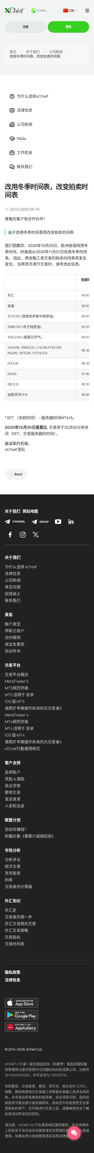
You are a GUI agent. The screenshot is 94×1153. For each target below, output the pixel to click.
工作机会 (24, 152)
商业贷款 (12, 785)
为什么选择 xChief (21, 566)
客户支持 (12, 762)
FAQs (21, 138)
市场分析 (12, 850)
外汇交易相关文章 (20, 923)
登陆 (68, 27)
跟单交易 (12, 792)
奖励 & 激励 (14, 778)
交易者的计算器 (18, 886)
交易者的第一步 (18, 917)
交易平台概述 (16, 674)
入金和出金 (14, 805)
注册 (25, 27)
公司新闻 (56, 52)
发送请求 (12, 799)
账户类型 (12, 624)
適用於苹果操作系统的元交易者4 (33, 741)
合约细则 (12, 637)
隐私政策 (12, 972)
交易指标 (12, 937)
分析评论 (12, 859)
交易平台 (12, 665)
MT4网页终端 (16, 721)
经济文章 (12, 866)
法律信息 (24, 110)
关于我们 (33, 52)
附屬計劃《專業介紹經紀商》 (30, 836)
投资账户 (12, 772)
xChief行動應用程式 (22, 748)
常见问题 (12, 587)
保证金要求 (14, 644)
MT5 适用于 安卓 (19, 694)
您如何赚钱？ (16, 829)
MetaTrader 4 (16, 715)
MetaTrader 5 (16, 681)
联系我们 (24, 166)
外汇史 (11, 910)
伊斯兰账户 (14, 630)
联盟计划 (12, 820)
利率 (9, 879)
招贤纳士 (12, 593)
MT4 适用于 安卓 (19, 728)
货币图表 (12, 873)
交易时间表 (14, 943)
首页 (13, 52)
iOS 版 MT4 (15, 735)
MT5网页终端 (16, 688)
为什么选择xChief (32, 96)
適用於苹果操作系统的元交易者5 (33, 708)
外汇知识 (12, 900)
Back (18, 474)
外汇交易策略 (16, 930)
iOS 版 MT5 (15, 701)
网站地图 (30, 511)
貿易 (9, 614)
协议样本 (12, 651)
